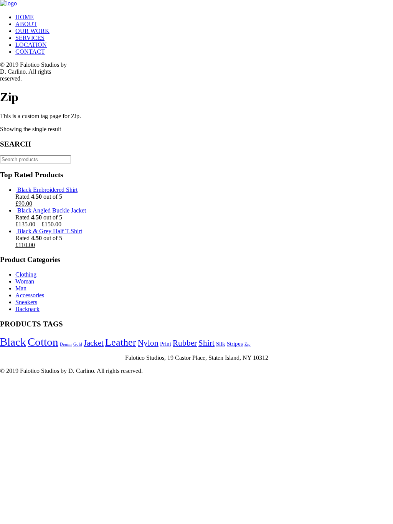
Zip (247, 344)
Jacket (94, 343)
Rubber (185, 343)
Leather (120, 342)
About (26, 24)
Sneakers (26, 302)
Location (31, 44)
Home (24, 17)
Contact (30, 51)
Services (30, 38)
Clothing (25, 274)
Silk (220, 343)
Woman (24, 281)
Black (13, 342)
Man (20, 288)
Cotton (43, 342)
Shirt (206, 343)
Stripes (235, 343)
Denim (66, 344)
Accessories (29, 295)
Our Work (32, 31)
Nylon (148, 343)
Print (165, 343)
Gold (77, 344)
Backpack (27, 309)
